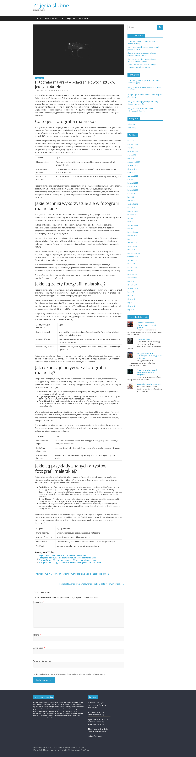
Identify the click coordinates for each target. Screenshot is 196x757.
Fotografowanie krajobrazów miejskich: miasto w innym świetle (91, 583)
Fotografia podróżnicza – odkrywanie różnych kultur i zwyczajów (67, 560)
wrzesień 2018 (132, 288)
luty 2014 (130, 309)
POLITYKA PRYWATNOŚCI (55, 18)
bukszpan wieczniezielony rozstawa (60, 702)
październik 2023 (133, 162)
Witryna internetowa (42, 661)
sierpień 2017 (132, 299)
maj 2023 (130, 179)
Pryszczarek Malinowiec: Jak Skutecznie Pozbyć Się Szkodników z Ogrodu (98, 721)
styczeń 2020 (132, 285)
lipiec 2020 (131, 264)
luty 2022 (130, 197)
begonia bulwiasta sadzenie (41, 702)
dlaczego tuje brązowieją (44, 704)
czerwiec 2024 (132, 144)
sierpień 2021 (132, 218)
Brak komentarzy (63, 90)
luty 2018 (130, 292)
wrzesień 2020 (132, 257)
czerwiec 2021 (132, 225)
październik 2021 (133, 211)
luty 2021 (130, 239)
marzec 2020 (132, 278)
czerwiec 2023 (132, 176)
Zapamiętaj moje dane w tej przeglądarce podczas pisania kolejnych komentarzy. (70, 674)
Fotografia (39, 78)
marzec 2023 (132, 186)
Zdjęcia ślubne (51, 5)
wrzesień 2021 (132, 215)
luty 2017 (130, 302)
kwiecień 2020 (132, 274)
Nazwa (37, 635)
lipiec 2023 (131, 172)
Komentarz (38, 602)
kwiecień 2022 (132, 190)
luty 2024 (130, 158)
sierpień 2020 (132, 260)
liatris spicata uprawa (53, 713)
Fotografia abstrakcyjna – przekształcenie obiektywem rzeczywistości (70, 562)
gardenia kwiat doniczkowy (60, 704)
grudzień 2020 (132, 246)
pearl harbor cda (45, 715)
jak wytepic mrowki (47, 711)
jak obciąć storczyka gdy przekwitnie (55, 709)
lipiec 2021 (131, 222)
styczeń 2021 (132, 243)
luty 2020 (130, 281)
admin (53, 90)
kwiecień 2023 (132, 183)
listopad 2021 (132, 207)
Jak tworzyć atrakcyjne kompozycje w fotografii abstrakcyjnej (97, 705)
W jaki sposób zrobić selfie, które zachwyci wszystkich (62, 555)
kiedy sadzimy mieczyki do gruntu (63, 711)
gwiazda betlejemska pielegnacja (62, 706)
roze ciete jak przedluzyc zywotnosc (61, 715)
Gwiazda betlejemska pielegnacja (149, 384)
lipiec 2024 (131, 141)
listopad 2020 (132, 250)
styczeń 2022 (132, 200)
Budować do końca (95, 736)
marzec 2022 (132, 193)
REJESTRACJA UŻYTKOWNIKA (78, 18)
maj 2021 (130, 229)
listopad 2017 (132, 295)
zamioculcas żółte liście (46, 718)
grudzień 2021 (132, 204)
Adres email (39, 648)
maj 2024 (130, 148)
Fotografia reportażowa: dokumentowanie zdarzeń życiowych (146, 325)
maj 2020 (130, 271)
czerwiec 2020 (132, 267)
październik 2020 (133, 253)
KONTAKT (39, 18)
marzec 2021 (132, 236)
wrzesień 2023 (132, 165)
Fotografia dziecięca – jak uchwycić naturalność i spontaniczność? (68, 558)
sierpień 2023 (132, 169)
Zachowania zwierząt (144, 339)
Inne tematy (131, 127)
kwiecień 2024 (132, 151)
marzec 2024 (132, 155)
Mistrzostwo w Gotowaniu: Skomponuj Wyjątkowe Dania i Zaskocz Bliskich (71, 573)
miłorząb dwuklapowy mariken (68, 713)
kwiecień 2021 (132, 232)
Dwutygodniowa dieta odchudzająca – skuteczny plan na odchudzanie (149, 355)
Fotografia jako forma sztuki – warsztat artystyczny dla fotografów (148, 372)
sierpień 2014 (132, 306)
